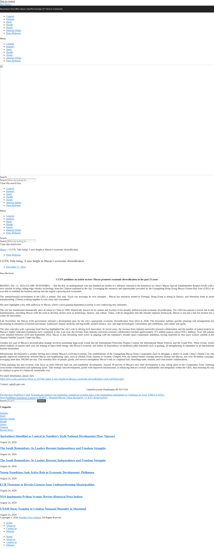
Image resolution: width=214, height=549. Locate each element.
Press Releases (13, 33)
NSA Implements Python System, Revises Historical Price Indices (41, 496)
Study (9, 22)
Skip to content (7, 1)
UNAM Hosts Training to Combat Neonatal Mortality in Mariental (43, 508)
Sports (9, 27)
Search (3, 180)
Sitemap (10, 531)
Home (3, 249)
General (10, 16)
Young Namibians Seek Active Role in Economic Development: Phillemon (47, 472)
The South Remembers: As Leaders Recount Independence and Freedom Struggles (53, 448)
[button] (5, 4)
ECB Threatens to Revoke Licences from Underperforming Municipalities (47, 484)
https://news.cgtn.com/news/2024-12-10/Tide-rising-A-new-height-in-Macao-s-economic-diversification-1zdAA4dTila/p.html (62, 379)
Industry (10, 19)
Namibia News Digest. (30, 517)
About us (10, 525)
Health (9, 24)
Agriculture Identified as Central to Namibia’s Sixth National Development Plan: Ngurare (57, 436)
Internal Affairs (13, 30)
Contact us (11, 528)
